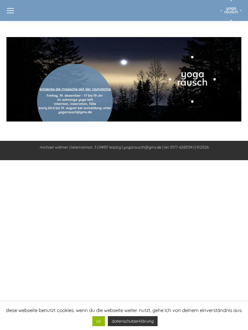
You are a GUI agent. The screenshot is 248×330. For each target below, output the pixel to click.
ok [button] (98, 321)
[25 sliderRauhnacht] (124, 79)
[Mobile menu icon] (10, 11)
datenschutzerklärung (133, 321)
